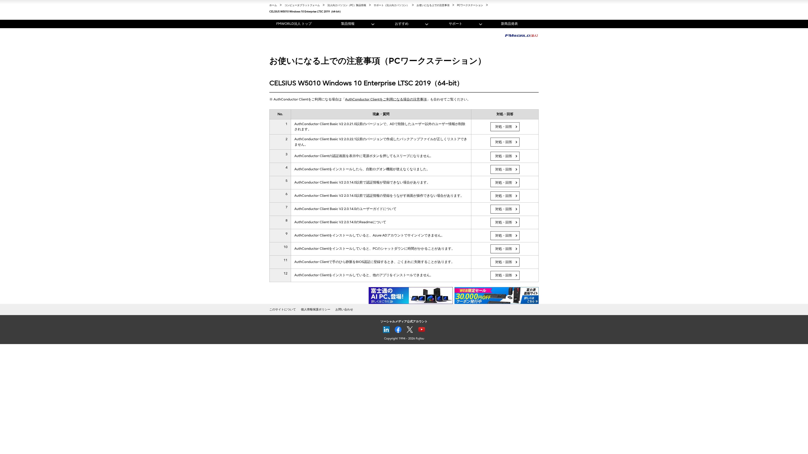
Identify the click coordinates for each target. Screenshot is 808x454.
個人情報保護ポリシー (315, 309)
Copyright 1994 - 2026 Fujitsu (404, 338)
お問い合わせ (344, 309)
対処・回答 (503, 127)
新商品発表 (509, 24)
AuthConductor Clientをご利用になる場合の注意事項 (386, 99)
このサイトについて (282, 309)
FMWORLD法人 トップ (294, 24)
